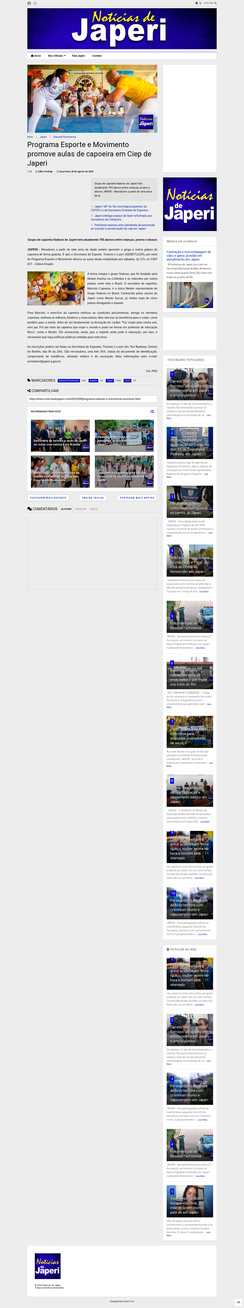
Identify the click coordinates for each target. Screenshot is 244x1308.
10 (173, 893)
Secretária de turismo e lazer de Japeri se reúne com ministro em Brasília (60, 442)
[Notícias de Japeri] (122, 47)
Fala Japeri (78, 55)
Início (37, 55)
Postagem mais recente (48, 498)
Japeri (43, 136)
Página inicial (93, 498)
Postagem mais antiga (137, 498)
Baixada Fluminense (64, 136)
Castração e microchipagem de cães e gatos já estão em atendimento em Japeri (189, 255)
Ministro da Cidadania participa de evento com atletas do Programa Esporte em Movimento (56, 476)
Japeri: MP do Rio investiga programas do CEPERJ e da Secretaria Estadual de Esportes (119, 208)
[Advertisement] (57, 203)
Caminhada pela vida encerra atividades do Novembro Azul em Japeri (120, 440)
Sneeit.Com (128, 1301)
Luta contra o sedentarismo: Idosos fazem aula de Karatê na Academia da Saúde (123, 476)
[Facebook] (29, 3)
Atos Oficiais (55, 55)
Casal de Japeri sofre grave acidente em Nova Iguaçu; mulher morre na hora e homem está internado (189, 848)
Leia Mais (204, 591)
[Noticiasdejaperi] (40, 3)
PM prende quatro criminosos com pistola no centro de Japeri (189, 508)
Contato (97, 55)
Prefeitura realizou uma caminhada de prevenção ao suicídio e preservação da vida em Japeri (123, 227)
